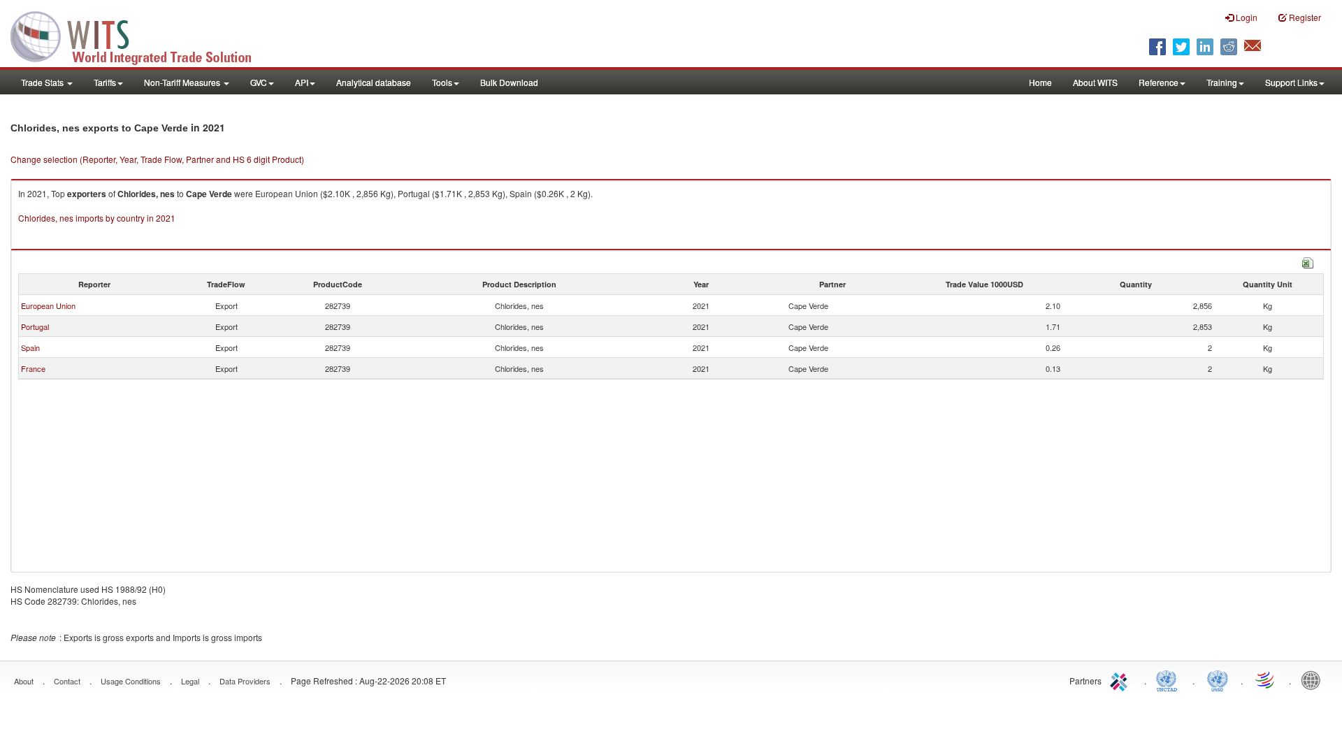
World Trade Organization (1266, 679)
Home (1040, 82)
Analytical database (373, 82)
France (33, 368)
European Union (48, 305)
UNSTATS (1218, 679)
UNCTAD (1169, 679)
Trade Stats (43, 82)
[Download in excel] (1307, 261)
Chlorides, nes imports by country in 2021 (96, 218)
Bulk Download (509, 82)
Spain (30, 347)
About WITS (1095, 82)
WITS (140, 35)
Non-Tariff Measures (183, 82)
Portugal (35, 326)
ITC (1121, 679)
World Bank (1314, 679)
